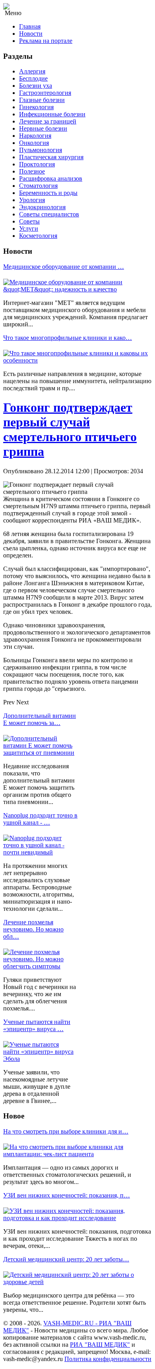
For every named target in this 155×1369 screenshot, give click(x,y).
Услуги (28, 228)
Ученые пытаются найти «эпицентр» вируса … (36, 1025)
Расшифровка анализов (50, 178)
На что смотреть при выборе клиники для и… (65, 1131)
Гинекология (36, 107)
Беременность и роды (48, 192)
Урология (32, 200)
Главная (30, 26)
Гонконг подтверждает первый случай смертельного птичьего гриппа (70, 429)
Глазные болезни (42, 99)
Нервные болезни (43, 128)
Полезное (32, 171)
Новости (31, 33)
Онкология (34, 142)
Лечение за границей (47, 121)
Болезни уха (35, 85)
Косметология (38, 235)
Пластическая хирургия (51, 157)
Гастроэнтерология (45, 92)
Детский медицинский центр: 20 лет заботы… (66, 1259)
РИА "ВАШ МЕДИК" (100, 1344)
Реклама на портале (45, 40)
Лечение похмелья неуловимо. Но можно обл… (33, 929)
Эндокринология (42, 207)
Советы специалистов (49, 214)
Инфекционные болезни (52, 114)
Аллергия (32, 71)
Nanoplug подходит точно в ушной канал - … (40, 819)
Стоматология (38, 185)
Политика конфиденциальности (107, 1359)
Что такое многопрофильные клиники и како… (67, 337)
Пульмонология (40, 150)
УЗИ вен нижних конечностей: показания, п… (66, 1195)
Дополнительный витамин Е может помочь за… (39, 719)
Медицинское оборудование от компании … (63, 266)
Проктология (37, 164)
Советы (29, 221)
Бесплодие (33, 78)
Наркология (35, 135)
